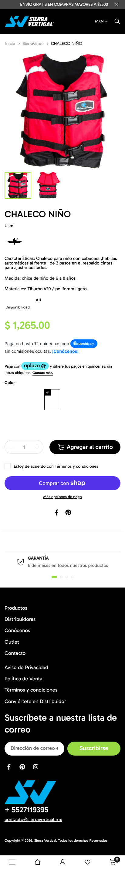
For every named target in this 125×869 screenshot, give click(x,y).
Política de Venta (23, 679)
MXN (99, 21)
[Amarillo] (92, 399)
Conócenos (17, 631)
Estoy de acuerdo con (56, 466)
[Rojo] (12, 399)
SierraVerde (33, 43)
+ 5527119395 (26, 809)
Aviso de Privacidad (26, 668)
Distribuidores (20, 619)
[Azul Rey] (52, 399)
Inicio (10, 43)
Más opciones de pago (62, 497)
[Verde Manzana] (12, 422)
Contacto (15, 653)
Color (10, 382)
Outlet (12, 642)
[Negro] (32, 399)
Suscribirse (93, 748)
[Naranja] (72, 399)
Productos (16, 608)
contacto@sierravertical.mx (33, 819)
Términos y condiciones (76, 466)
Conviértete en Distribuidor (35, 701)
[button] (54, 577)
